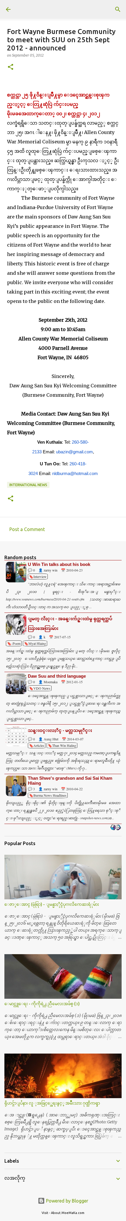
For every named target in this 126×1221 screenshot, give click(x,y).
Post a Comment (27, 529)
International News (28, 485)
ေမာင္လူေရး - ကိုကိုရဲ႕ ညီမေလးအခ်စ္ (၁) (42, 1003)
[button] (10, 67)
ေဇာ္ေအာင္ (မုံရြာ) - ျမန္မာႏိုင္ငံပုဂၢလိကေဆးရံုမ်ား (51, 904)
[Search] (117, 9)
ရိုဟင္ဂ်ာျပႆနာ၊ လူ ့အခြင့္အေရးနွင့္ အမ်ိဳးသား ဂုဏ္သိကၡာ (52, 1103)
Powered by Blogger (66, 1200)
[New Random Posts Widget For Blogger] (116, 828)
